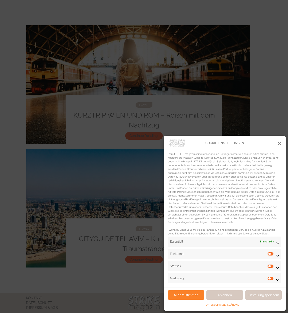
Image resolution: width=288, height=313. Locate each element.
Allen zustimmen (186, 295)
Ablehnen (225, 295)
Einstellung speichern (263, 295)
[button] (279, 143)
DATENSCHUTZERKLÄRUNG (223, 304)
